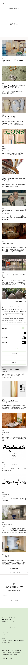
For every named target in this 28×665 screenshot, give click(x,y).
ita (3, 658)
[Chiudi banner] (25, 301)
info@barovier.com (6, 634)
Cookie (9, 652)
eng (7, 658)
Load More (14, 568)
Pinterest (16, 640)
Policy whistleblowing (7, 654)
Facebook (4, 640)
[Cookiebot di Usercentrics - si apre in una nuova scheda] (16, 301)
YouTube (10, 642)
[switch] (24, 333)
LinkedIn (21, 640)
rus (11, 658)
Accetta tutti (14, 353)
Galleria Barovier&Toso (7, 650)
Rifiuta (14, 362)
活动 (23, 572)
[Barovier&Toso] (14, 4)
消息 (18, 572)
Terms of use (18, 650)
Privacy (3, 652)
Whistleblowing (16, 652)
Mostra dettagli (19, 348)
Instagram (10, 640)
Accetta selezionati (14, 358)
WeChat (5, 642)
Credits (15, 654)
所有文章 (12, 572)
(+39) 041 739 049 (6, 632)
